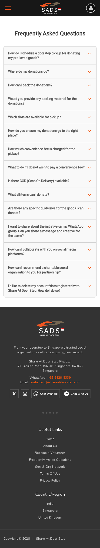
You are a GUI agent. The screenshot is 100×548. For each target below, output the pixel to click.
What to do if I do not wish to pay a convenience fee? (46, 167)
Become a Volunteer (50, 453)
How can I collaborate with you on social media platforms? (42, 252)
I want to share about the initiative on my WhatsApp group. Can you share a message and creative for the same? (45, 231)
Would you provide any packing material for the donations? (42, 101)
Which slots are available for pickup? (34, 117)
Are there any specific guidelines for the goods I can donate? (45, 210)
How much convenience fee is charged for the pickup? (41, 151)
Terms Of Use (50, 473)
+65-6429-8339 (59, 377)
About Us (50, 446)
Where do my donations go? (28, 71)
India (50, 504)
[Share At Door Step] (50, 8)
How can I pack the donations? (30, 85)
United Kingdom (50, 517)
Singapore (50, 510)
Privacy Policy (50, 480)
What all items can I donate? (28, 194)
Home (50, 439)
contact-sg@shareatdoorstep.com (55, 382)
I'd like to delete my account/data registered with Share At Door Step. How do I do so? (44, 288)
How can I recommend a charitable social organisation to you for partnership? (38, 270)
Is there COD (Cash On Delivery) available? (38, 181)
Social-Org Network (50, 466)
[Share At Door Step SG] (50, 328)
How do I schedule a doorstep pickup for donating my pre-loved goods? (44, 55)
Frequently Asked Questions (50, 460)
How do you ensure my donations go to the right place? (43, 133)
